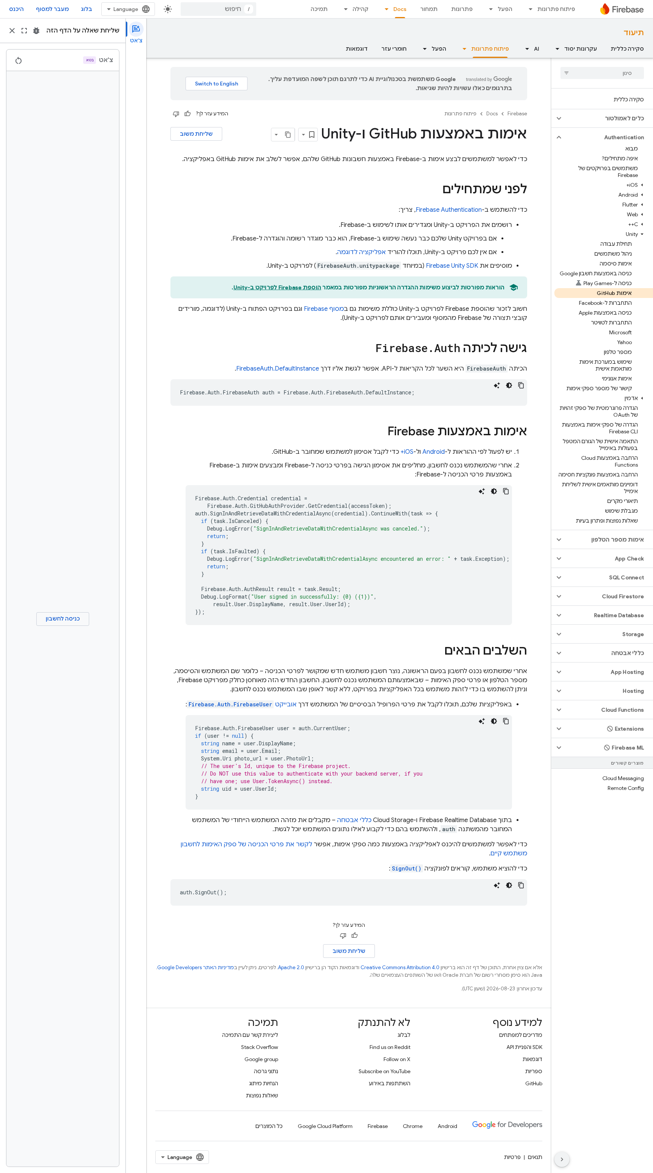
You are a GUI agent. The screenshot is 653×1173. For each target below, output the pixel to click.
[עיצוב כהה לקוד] (509, 385)
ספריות (533, 1071)
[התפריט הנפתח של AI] (525, 49)
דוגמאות (357, 48)
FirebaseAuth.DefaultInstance (277, 368)
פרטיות (512, 1157)
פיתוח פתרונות (556, 9)
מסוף (324, 309)
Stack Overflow (259, 1047)
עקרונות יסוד (580, 48)
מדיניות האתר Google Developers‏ (195, 967)
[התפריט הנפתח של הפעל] (489, 9)
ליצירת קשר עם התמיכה (250, 1035)
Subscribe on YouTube (384, 1071)
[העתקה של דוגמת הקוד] (521, 385)
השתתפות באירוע (389, 1083)
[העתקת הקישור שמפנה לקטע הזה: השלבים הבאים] (436, 651)
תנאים (535, 1157)
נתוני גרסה (266, 1071)
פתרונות (462, 9)
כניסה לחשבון (63, 618)
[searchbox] (602, 73)
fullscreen (24, 30)
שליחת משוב (196, 133)
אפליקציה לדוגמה (361, 252)
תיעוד (634, 32)
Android (433, 452)
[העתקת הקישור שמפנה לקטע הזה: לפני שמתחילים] (435, 190)
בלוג (86, 9)
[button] (608, 118)
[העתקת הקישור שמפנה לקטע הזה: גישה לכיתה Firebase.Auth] (368, 349)
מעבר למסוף (52, 9)
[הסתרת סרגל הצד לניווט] (561, 1159)
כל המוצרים (269, 1126)
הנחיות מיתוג (263, 1083)
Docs (400, 9)
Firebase (517, 113)
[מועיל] (187, 113)
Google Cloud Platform (325, 1126)
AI (536, 48)
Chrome (412, 1126)
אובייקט (243, 704)
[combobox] (218, 9)
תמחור (429, 9)
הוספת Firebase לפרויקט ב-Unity (278, 287)
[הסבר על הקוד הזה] (497, 385)
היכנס (16, 9)
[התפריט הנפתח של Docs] (384, 9)
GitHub (533, 1083)
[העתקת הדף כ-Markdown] (288, 134)
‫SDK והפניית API (524, 1047)
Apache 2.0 (291, 967)
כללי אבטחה (354, 820)
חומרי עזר (394, 48)
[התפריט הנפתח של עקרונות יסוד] (555, 49)
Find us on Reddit (390, 1047)
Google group (261, 1059)
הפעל (505, 9)
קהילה (360, 9)
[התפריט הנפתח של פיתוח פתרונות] (528, 9)
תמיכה (319, 9)
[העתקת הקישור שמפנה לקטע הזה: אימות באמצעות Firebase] (379, 432)
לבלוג (404, 1035)
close (12, 30)
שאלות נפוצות (262, 1095)
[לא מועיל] (176, 113)
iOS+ (407, 452)
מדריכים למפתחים (520, 1035)
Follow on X (397, 1059)
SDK (452, 266)
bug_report (36, 30)
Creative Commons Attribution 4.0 (400, 967)
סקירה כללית (627, 48)
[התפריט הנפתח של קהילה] (343, 9)
